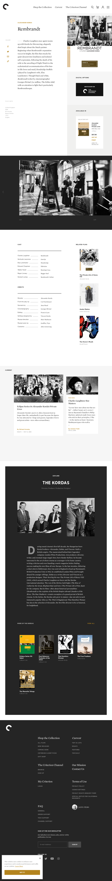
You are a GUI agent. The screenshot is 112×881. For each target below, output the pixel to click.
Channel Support (45, 821)
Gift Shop (42, 756)
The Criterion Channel (76, 7)
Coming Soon (43, 750)
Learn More (19, 866)
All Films (42, 743)
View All (91, 623)
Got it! (22, 872)
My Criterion (45, 781)
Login (40, 786)
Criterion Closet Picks (47, 753)
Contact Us (78, 769)
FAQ (40, 806)
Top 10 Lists (77, 743)
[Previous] (3, 192)
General (41, 811)
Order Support (44, 814)
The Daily (76, 753)
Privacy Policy (78, 786)
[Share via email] (8, 57)
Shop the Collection (42, 7)
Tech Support (43, 818)
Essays (19, 432)
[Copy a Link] (8, 61)
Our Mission (79, 765)
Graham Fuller (75, 429)
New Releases (43, 746)
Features (71, 398)
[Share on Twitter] (8, 52)
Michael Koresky (24, 429)
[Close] (40, 858)
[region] (22, 867)
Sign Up (41, 773)
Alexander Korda (25, 22)
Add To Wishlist (95, 143)
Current (58, 7)
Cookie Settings (78, 789)
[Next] (108, 192)
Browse (41, 770)
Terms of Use (79, 781)
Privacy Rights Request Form (84, 793)
